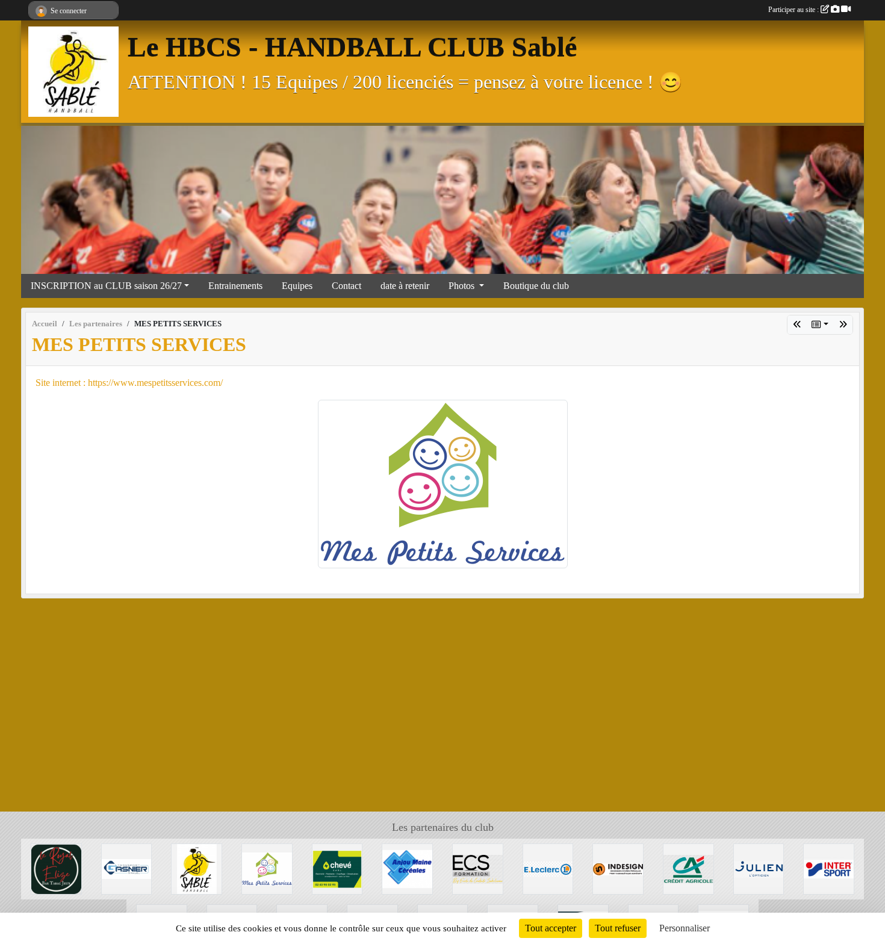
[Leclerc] (548, 868)
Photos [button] (463, 286)
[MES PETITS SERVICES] (443, 482)
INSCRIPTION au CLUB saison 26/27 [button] (106, 286)
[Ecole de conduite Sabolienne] (477, 868)
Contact (346, 286)
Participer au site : (794, 9)
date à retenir (404, 286)
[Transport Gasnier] (126, 868)
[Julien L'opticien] (758, 868)
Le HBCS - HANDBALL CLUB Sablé (352, 46)
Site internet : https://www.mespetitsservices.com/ (129, 382)
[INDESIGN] (618, 868)
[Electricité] (337, 868)
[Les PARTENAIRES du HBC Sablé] (196, 868)
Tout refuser (618, 928)
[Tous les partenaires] (820, 324)
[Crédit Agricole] (688, 868)
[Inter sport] (842, 324)
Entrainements (235, 286)
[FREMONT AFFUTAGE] (797, 324)
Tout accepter (550, 928)
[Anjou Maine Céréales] (407, 868)
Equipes (297, 286)
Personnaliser (684, 928)
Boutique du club (536, 286)
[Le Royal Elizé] (56, 868)
